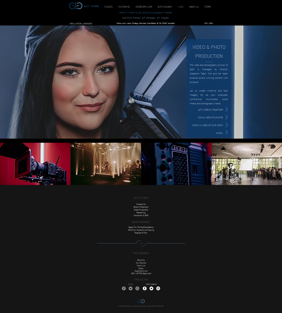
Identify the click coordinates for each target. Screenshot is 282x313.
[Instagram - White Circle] (158, 288)
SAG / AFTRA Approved (141, 273)
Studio (130, 284)
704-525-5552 (160, 306)
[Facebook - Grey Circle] (124, 288)
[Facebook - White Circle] (145, 288)
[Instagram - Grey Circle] (137, 288)
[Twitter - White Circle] (151, 288)
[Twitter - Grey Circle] (130, 288)
